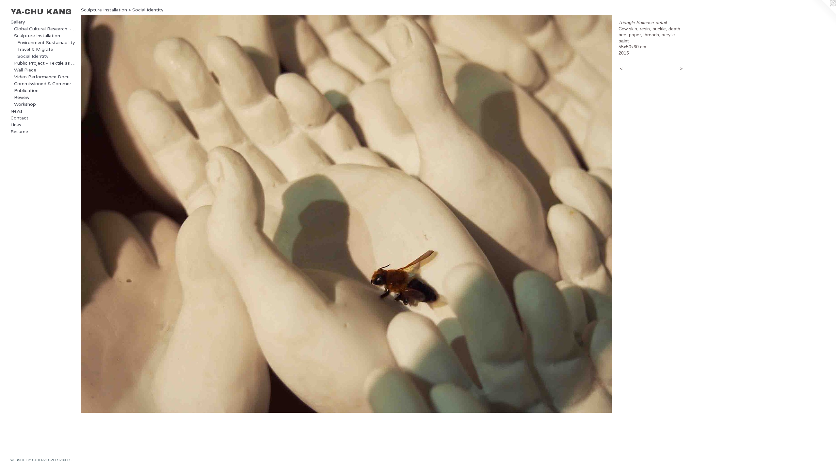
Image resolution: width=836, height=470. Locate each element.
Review (21, 97)
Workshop (25, 104)
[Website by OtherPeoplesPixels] (823, 13)
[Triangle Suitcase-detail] (346, 214)
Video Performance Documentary (45, 77)
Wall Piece (25, 70)
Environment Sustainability (46, 42)
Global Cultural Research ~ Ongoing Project (45, 29)
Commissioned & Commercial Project (45, 83)
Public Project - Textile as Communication (45, 63)
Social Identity (33, 56)
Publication (26, 90)
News (16, 111)
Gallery (17, 22)
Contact (19, 118)
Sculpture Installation (37, 36)
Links (15, 125)
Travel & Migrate (35, 49)
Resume (19, 131)
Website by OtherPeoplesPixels (41, 460)
